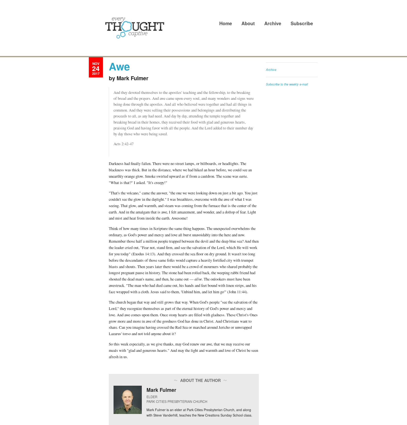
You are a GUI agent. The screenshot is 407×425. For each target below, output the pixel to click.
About (248, 23)
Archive (272, 23)
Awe (119, 66)
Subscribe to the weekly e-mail (287, 84)
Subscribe (302, 23)
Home (225, 23)
